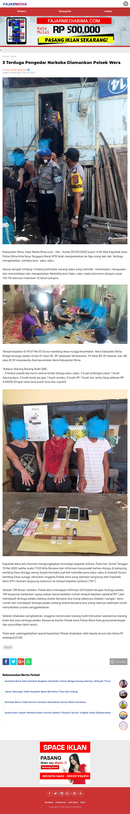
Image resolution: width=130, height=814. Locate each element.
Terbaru (21, 11)
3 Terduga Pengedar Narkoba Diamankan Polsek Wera (62, 62)
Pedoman (61, 802)
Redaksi (49, 802)
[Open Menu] (125, 3)
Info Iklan (73, 802)
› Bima (12, 56)
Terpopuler (65, 11)
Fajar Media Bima (73, 807)
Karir (82, 802)
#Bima (8, 647)
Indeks (108, 11)
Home (6, 56)
